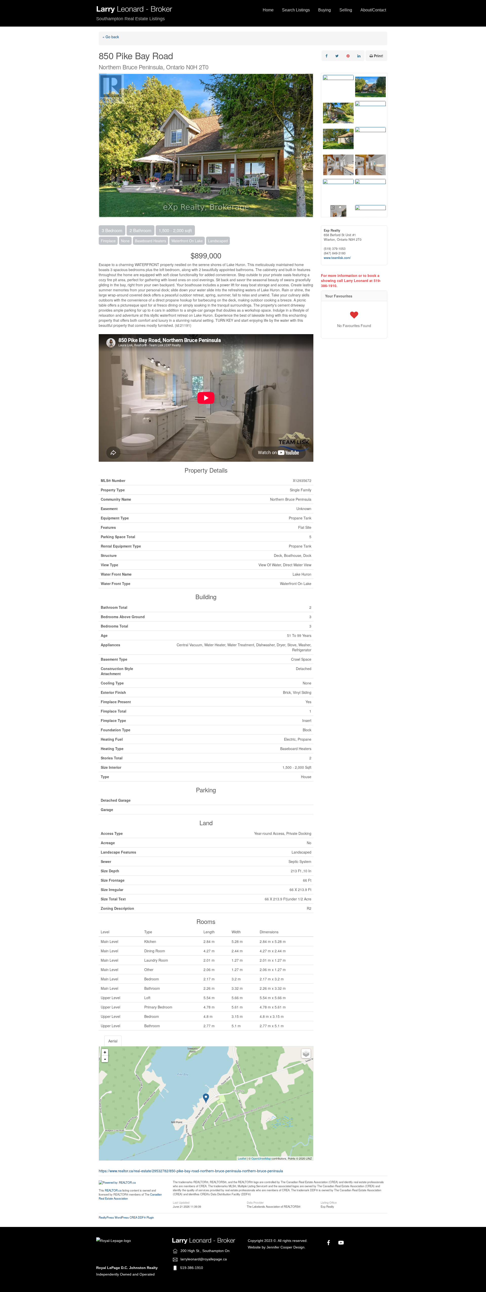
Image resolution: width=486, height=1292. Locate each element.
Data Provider (255, 1202)
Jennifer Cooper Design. (286, 1247)
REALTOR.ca (113, 1190)
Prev (103, 145)
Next (309, 145)
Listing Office (329, 1202)
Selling (345, 10)
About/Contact (373, 10)
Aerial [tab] (112, 1040)
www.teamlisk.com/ (337, 257)
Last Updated (181, 1202)
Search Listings (296, 10)
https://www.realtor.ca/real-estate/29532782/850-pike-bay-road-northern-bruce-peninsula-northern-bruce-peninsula (191, 1170)
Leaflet (242, 1158)
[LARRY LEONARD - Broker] (134, 10)
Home (268, 10)
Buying (324, 10)
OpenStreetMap (261, 1158)
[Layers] (306, 1053)
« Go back (111, 36)
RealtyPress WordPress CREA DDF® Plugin (126, 1217)
